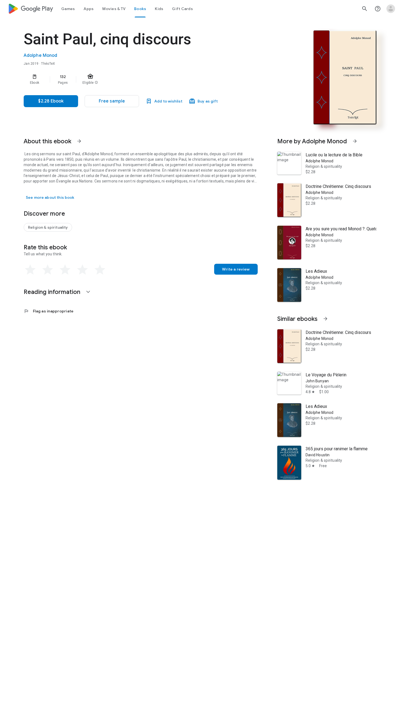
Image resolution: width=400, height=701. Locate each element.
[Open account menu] (390, 8)
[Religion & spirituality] (48, 227)
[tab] (68, 8)
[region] (132, 79)
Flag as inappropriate (48, 311)
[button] (112, 101)
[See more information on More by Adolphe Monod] (354, 141)
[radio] (30, 269)
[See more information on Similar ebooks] (325, 318)
